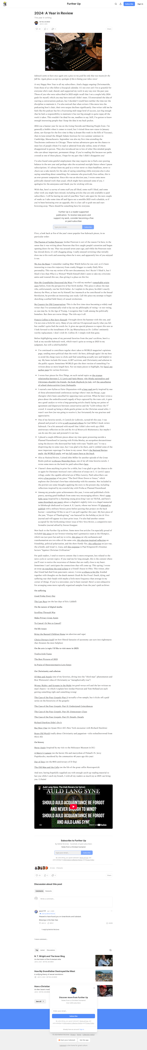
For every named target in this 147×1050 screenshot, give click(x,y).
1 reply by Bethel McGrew (50, 929)
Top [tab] (37, 950)
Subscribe (129, 4)
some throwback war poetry (50, 502)
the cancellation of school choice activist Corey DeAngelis (74, 383)
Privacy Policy (89, 1023)
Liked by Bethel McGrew (48, 913)
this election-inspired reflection (91, 540)
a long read (87, 389)
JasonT (41, 911)
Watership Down (68, 461)
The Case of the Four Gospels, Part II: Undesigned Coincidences (63, 706)
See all (38, 1001)
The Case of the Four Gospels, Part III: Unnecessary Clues (60, 711)
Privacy (73, 1035)
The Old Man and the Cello (46, 767)
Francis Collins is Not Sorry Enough (50, 319)
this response (74, 547)
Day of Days (39, 761)
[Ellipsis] (111, 911)
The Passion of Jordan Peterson (48, 242)
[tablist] (43, 891)
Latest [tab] (42, 950)
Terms (79, 1035)
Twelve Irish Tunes (43, 653)
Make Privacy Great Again (46, 617)
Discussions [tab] (51, 950)
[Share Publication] (120, 4)
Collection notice (88, 1035)
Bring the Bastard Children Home (49, 634)
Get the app (84, 1040)
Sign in (140, 4)
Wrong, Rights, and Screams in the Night (52, 685)
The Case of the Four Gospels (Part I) (51, 697)
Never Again (40, 747)
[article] (73, 960)
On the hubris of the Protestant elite (47, 959)
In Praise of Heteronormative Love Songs (52, 664)
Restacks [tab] (48, 891)
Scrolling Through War (44, 612)
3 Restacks (59, 868)
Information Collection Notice (72, 1023)
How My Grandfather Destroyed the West (53, 282)
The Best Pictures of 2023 (46, 659)
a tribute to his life (90, 572)
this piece (47, 533)
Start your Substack (67, 1040)
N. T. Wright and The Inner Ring (49, 956)
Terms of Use (84, 1021)
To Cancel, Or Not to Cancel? (47, 623)
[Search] (116, 4)
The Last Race (40, 601)
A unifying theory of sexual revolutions (48, 974)
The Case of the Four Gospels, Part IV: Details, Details (59, 717)
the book (72, 382)
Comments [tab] (39, 891)
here (86, 464)
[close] (94, 988)
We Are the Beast (42, 264)
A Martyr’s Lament (42, 753)
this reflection (94, 543)
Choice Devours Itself (44, 639)
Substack (63, 1045)
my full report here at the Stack (80, 453)
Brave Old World (42, 733)
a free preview (50, 478)
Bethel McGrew (44, 22)
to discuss (56, 461)
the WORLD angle (52, 453)
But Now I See (40, 728)
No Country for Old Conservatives (49, 304)
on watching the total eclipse (55, 568)
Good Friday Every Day (44, 596)
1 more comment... (41, 939)
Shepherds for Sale (84, 382)
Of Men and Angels (43, 676)
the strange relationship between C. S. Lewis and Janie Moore (70, 377)
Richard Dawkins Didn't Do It (48, 722)
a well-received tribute (73, 423)
